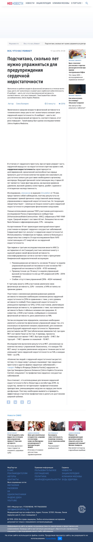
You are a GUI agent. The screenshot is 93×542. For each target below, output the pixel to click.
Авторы (11, 476)
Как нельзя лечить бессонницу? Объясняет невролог (76, 100)
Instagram (13, 485)
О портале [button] (76, 3)
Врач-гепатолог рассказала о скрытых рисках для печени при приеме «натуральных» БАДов (77, 67)
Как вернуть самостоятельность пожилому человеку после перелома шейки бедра (56, 439)
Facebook (12, 488)
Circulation (45, 193)
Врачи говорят (75, 60)
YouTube (12, 500)
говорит (11, 367)
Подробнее (51, 538)
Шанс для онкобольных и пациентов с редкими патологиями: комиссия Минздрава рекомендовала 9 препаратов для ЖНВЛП (36, 441)
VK (8, 491)
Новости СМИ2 (14, 415)
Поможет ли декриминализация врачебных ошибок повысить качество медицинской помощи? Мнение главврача (77, 440)
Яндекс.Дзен (14, 497)
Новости (30, 3)
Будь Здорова (69, 479)
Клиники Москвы (61, 3)
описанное (26, 193)
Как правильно (53, 433)
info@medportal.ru (18, 509)
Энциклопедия (43, 3)
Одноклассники (16, 494)
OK (60, 538)
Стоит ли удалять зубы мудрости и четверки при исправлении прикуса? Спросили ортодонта (15, 439)
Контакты (13, 479)
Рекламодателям (17, 473)
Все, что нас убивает (19, 51)
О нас (10, 470)
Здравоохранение (33, 433)
